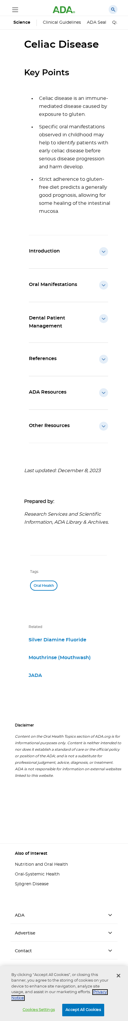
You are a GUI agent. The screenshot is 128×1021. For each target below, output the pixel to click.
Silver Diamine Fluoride (57, 639)
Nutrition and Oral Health (41, 864)
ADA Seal (96, 22)
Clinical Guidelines (62, 22)
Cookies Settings (39, 1010)
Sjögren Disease (32, 884)
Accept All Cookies (83, 1010)
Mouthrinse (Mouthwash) (60, 657)
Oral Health (44, 585)
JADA (35, 675)
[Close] (118, 975)
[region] (64, 993)
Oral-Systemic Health (37, 874)
